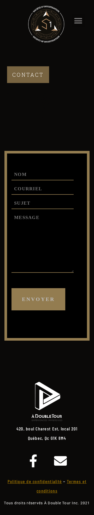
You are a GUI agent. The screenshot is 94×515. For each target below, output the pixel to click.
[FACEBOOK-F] (33, 461)
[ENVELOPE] (60, 461)
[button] (78, 20)
